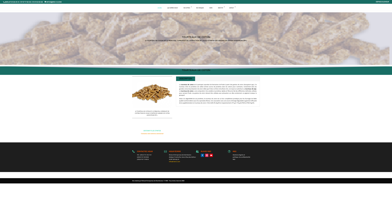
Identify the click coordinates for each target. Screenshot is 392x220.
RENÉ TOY (220, 8)
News (210, 8)
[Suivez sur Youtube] (211, 155)
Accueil (160, 8)
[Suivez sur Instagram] (206, 155)
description (185, 79)
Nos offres (187, 8)
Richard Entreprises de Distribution (152, 181)
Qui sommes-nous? (172, 8)
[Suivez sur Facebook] (202, 155)
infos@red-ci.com (174, 161)
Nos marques (200, 8)
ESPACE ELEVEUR (382, 2)
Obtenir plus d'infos (152, 131)
